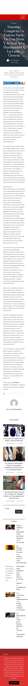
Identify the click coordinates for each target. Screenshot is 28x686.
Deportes (14, 23)
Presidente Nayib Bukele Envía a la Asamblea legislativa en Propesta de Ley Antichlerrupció (14, 466)
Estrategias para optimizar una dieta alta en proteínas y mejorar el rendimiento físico (21, 578)
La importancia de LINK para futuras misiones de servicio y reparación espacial (21, 625)
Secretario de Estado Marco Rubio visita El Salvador (14, 440)
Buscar (8, 508)
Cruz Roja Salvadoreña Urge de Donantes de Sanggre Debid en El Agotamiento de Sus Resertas (14, 495)
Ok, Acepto (14, 683)
